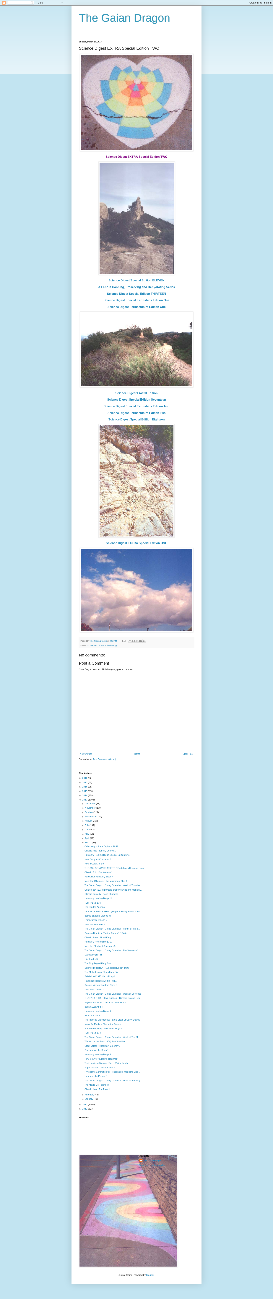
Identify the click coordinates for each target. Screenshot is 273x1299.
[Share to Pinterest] (144, 641)
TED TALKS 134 (92, 1032)
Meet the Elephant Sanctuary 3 (100, 946)
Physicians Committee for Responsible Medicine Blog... (112, 1072)
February (90, 1094)
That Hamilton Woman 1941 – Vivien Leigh (106, 1063)
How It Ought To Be (94, 863)
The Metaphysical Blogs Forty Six (101, 972)
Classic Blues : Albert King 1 (98, 937)
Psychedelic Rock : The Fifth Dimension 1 (105, 1002)
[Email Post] (123, 641)
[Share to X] (137, 641)
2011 (85, 1108)
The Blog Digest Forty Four (97, 963)
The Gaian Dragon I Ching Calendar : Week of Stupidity (112, 1080)
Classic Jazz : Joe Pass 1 (97, 1089)
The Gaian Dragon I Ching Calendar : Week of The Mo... (112, 1037)
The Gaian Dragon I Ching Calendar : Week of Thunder (112, 885)
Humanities (92, 645)
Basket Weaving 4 (93, 1007)
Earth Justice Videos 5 (95, 920)
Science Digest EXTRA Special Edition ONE (136, 543)
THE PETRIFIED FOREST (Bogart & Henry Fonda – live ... (113, 911)
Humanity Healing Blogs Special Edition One (107, 855)
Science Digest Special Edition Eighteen (136, 419)
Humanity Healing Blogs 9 (97, 1011)
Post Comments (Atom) (104, 759)
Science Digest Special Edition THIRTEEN (136, 293)
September (91, 816)
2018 (85, 778)
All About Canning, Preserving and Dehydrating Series (136, 287)
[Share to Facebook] (140, 641)
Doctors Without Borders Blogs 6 (100, 985)
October (89, 812)
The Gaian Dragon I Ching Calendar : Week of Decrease (112, 994)
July (87, 825)
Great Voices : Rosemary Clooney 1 (102, 1046)
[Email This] (130, 641)
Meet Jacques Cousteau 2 (97, 859)
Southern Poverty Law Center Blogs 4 (103, 1028)
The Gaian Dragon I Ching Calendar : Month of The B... (112, 928)
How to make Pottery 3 (95, 1076)
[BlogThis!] (133, 641)
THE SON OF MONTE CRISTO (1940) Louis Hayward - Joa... (115, 868)
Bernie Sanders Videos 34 (97, 916)
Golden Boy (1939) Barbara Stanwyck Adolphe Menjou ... (113, 890)
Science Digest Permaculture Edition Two (137, 413)
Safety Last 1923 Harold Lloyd (99, 976)
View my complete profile (152, 1165)
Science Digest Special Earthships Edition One (136, 300)
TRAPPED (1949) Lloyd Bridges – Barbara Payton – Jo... (113, 998)
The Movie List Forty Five (97, 1085)
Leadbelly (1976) (93, 954)
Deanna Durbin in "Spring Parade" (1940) (105, 933)
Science (102, 645)
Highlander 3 (91, 959)
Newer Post (86, 754)
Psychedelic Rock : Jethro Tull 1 (100, 981)
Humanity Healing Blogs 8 (97, 1054)
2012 (85, 1104)
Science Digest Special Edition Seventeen (136, 399)
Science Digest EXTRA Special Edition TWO (106, 968)
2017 (85, 782)
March (88, 842)
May (87, 834)
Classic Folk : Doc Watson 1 (98, 872)
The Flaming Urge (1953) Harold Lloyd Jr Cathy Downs (112, 1020)
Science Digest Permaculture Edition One (137, 306)
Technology (112, 645)
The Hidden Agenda (94, 907)
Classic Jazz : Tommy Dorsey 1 (100, 850)
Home (137, 754)
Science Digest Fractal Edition (136, 393)
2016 (85, 786)
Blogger (150, 1275)
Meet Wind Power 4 (94, 989)
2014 (85, 795)
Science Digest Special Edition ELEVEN (136, 280)
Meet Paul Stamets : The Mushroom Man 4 (105, 881)
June (87, 829)
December (90, 803)
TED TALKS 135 (92, 903)
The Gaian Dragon (124, 18)
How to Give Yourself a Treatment (101, 1059)
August (88, 821)
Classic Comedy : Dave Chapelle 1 (102, 894)
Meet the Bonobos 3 (94, 924)
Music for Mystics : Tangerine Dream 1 (103, 1024)
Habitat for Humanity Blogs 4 (98, 876)
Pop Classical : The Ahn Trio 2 (99, 1067)
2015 (85, 791)
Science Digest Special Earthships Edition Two (136, 406)
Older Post (188, 754)
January (89, 1099)
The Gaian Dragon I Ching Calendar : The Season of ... (112, 950)
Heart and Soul (92, 1015)
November (90, 808)
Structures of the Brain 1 (96, 1050)
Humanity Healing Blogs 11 (98, 898)
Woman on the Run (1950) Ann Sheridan (105, 1041)
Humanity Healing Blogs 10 (98, 941)
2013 (85, 799)
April (87, 838)
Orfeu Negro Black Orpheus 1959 (101, 846)
